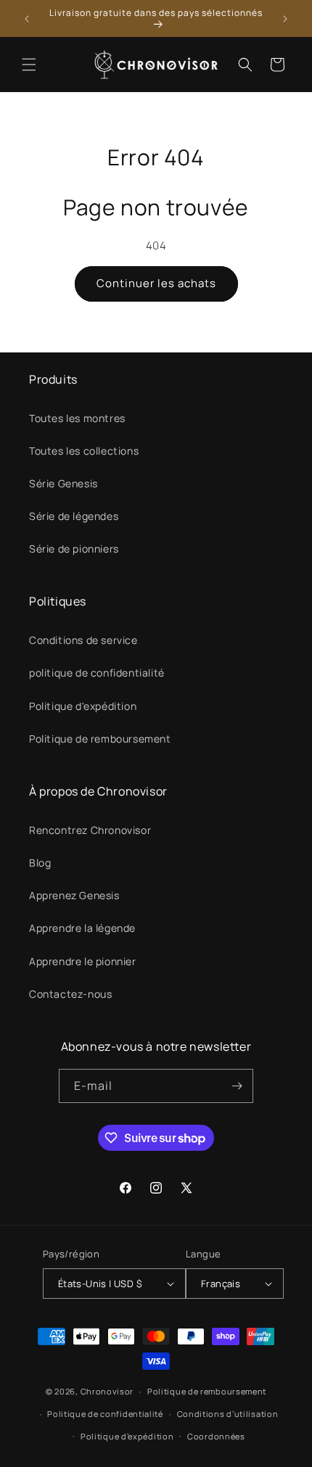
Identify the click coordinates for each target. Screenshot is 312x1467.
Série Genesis (63, 483)
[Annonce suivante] (285, 19)
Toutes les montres (77, 418)
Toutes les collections (84, 451)
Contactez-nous (70, 994)
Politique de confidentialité (105, 1413)
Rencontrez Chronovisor (90, 830)
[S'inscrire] (237, 1086)
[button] (29, 64)
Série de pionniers (74, 548)
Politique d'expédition (82, 706)
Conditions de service (83, 640)
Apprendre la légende (82, 928)
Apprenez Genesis (74, 895)
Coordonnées (216, 1436)
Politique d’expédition (127, 1436)
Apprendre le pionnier (82, 961)
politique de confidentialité (97, 672)
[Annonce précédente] (27, 19)
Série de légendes (73, 516)
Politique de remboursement (100, 738)
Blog (40, 862)
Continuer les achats (156, 283)
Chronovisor (107, 1391)
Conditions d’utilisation (228, 1413)
